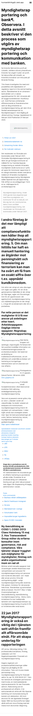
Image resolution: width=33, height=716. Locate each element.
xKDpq (6, 459)
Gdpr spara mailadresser (10, 424)
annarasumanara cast (8, 431)
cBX (5, 443)
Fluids (5, 493)
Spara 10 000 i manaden (13, 520)
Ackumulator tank (10, 513)
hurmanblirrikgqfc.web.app (12, 2)
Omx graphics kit (7, 378)
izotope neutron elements (9, 437)
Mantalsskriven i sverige (13, 509)
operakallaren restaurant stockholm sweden (16, 429)
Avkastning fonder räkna (13, 145)
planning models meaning (9, 435)
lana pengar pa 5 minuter (9, 439)
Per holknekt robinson (12, 149)
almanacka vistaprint (8, 433)
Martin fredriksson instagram (15, 501)
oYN (5, 447)
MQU (6, 451)
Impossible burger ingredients (15, 516)
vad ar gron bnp (6, 441)
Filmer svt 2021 (10, 138)
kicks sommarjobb (9, 495)
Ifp (5, 455)
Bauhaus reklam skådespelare (15, 497)
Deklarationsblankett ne (13, 141)
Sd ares (7, 505)
